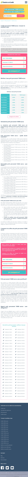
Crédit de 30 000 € (21, 368)
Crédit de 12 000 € (21, 343)
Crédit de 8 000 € (20, 337)
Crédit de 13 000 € (8, 346)
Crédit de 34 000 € (21, 374)
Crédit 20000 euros (5, 437)
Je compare (13, 71)
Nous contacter (4, 459)
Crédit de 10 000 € (21, 340)
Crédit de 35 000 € (8, 377)
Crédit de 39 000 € (8, 382)
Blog (1, 455)
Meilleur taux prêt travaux (6, 449)
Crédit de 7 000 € (8, 337)
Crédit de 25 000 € (8, 363)
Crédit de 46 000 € (21, 390)
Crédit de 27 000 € (8, 365)
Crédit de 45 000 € (8, 390)
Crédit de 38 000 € (21, 379)
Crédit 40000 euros (5, 443)
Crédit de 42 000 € (21, 385)
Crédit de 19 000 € (8, 354)
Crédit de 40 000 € (21, 382)
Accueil (2, 20)
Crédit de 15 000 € (8, 349)
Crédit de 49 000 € (8, 396)
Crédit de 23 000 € (8, 360)
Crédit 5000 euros (4, 429)
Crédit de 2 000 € (20, 329)
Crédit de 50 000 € (21, 396)
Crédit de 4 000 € (20, 332)
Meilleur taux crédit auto (6, 447)
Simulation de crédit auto (6, 410)
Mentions (2, 457)
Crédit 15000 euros (5, 435)
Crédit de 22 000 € (21, 357)
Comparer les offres (14, 116)
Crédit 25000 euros (5, 439)
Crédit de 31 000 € (8, 371)
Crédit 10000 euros (5, 433)
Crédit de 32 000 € (21, 371)
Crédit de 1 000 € (8, 329)
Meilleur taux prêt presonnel (6, 445)
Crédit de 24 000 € (21, 360)
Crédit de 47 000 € (8, 393)
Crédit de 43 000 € (8, 388)
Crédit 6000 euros (4, 431)
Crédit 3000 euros (4, 425)
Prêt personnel (7, 20)
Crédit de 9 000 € (8, 340)
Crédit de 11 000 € (8, 343)
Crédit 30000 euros (5, 441)
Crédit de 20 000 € (21, 354)
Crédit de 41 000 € (8, 385)
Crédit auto (3, 408)
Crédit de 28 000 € (21, 365)
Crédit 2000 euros (4, 423)
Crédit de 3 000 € (8, 332)
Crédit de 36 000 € (21, 377)
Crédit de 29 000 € (8, 368)
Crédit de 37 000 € (8, 379)
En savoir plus (16, 476)
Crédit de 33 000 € (8, 374)
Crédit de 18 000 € (21, 351)
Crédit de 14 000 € (21, 346)
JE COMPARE (20, 15)
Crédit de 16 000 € (21, 349)
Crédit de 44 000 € (21, 388)
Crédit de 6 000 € (20, 335)
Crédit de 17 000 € (8, 351)
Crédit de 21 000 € (8, 357)
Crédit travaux (3, 414)
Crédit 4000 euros (4, 427)
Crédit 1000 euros (4, 421)
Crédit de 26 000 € (21, 363)
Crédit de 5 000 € (8, 335)
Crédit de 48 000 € (21, 393)
